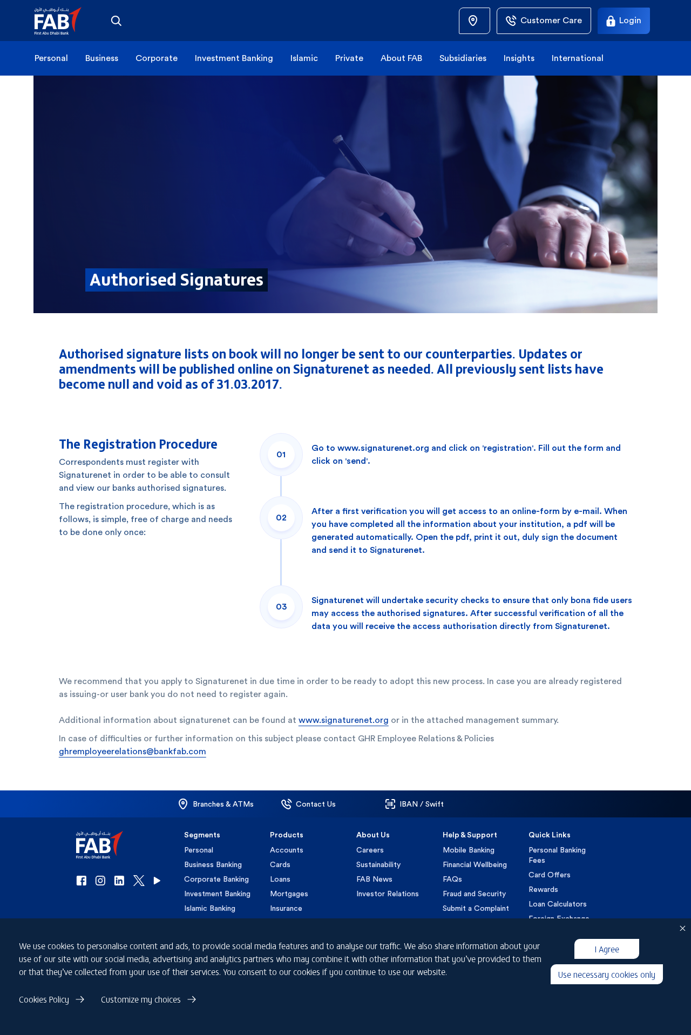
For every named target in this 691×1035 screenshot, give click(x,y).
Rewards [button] (543, 889)
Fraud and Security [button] (474, 893)
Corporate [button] (157, 58)
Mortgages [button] (289, 893)
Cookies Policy (44, 999)
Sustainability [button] (378, 864)
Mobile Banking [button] (468, 849)
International (578, 58)
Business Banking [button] (213, 864)
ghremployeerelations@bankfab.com (132, 751)
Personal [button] (51, 58)
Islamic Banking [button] (209, 908)
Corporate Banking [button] (216, 879)
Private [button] (349, 58)
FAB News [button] (374, 879)
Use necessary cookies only (606, 974)
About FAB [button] (401, 58)
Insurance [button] (286, 908)
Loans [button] (280, 879)
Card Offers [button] (550, 874)
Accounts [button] (286, 849)
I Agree (606, 949)
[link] (474, 21)
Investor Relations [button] (387, 893)
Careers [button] (370, 849)
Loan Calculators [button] (558, 903)
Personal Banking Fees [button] (557, 854)
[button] (64, 20)
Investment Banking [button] (234, 58)
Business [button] (101, 58)
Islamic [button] (304, 58)
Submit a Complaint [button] (476, 908)
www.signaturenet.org (344, 720)
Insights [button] (519, 58)
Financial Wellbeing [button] (475, 864)
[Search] (116, 20)
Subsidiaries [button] (462, 58)
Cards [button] (280, 864)
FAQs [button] (452, 879)
